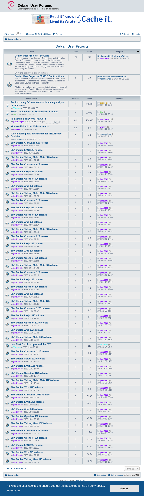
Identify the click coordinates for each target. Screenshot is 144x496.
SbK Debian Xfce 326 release (26, 222)
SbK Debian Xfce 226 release (26, 250)
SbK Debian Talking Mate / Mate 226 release (34, 265)
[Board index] (11, 5)
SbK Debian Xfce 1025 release (27, 409)
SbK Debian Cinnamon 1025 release (30, 394)
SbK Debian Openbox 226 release (29, 258)
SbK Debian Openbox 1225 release (29, 322)
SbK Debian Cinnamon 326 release (29, 200)
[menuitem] (9, 34)
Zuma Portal (79, 480)
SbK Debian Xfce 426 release (26, 186)
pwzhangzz (105, 58)
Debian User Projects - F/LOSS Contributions (39, 76)
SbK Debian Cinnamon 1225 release (30, 308)
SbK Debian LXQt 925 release (26, 445)
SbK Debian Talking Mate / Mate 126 (30, 301)
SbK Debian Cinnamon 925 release (29, 430)
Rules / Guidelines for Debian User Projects (34, 111)
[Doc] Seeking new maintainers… (112, 77)
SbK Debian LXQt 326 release (26, 207)
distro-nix (104, 103)
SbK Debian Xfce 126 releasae (27, 294)
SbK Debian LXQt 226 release (26, 243)
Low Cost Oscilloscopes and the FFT (31, 344)
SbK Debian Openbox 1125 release (29, 373)
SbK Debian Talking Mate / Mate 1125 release (35, 380)
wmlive (16, 129)
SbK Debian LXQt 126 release (26, 279)
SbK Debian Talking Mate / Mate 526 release (34, 157)
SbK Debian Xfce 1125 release (27, 387)
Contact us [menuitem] (101, 475)
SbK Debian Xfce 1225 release (27, 330)
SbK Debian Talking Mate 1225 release (31, 337)
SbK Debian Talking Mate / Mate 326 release (34, 229)
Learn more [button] (13, 490)
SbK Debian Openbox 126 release (29, 286)
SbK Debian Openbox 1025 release (29, 416)
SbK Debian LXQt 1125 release (27, 366)
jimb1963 (17, 146)
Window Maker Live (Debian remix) (29, 126)
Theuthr (17, 108)
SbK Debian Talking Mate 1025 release (31, 423)
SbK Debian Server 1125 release (28, 358)
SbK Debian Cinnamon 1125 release (30, 351)
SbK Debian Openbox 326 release (29, 214)
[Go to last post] (111, 103)
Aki (14, 114)
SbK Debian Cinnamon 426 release (29, 164)
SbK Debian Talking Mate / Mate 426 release (34, 193)
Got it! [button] (124, 488)
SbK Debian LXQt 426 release (26, 171)
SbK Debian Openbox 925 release (29, 438)
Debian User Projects (72, 46)
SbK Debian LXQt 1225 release (27, 315)
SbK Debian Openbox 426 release (29, 178)
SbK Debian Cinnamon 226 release (29, 236)
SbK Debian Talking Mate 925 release (31, 459)
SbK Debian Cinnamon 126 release (29, 272)
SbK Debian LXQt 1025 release (27, 402)
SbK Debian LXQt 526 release (26, 150)
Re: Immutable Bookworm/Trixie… (113, 56)
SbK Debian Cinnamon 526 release (29, 142)
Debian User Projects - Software (32, 55)
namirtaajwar (105, 79)
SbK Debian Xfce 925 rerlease (27, 452)
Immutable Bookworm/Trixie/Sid (28, 118)
